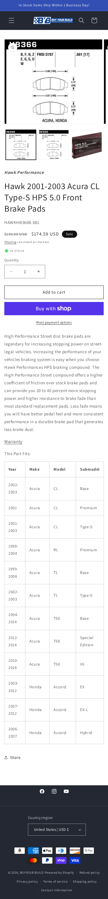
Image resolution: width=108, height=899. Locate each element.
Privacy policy (27, 881)
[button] (11, 20)
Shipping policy (85, 881)
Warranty (13, 441)
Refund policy (89, 873)
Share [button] (15, 757)
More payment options (54, 322)
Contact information (56, 890)
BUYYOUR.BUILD (32, 873)
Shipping (10, 242)
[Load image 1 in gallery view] (21, 145)
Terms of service (55, 881)
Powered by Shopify (59, 873)
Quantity (11, 260)
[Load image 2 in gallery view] (54, 145)
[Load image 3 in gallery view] (87, 145)
